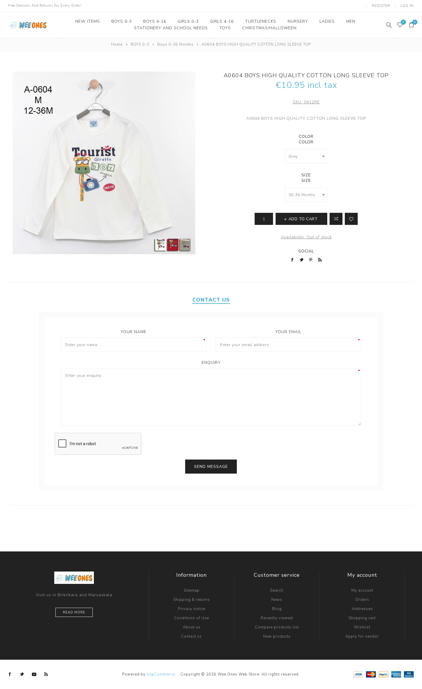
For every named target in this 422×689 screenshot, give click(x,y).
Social (306, 251)
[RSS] (46, 674)
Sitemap (192, 590)
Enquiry (211, 362)
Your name (133, 332)
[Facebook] (10, 674)
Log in (407, 5)
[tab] (211, 299)
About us (191, 627)
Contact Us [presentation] (211, 299)
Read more (74, 612)
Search (276, 590)
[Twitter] (22, 674)
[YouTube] (34, 674)
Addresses (362, 608)
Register (381, 5)
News (276, 599)
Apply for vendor (362, 636)
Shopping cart (362, 618)
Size (306, 175)
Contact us (191, 636)
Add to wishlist (351, 219)
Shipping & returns (191, 599)
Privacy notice (191, 608)
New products (277, 636)
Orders (362, 599)
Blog (277, 608)
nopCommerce (161, 674)
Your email (288, 332)
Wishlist (362, 627)
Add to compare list (336, 219)
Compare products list (277, 627)
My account (362, 590)
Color (306, 136)
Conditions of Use (191, 618)
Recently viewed (277, 618)
